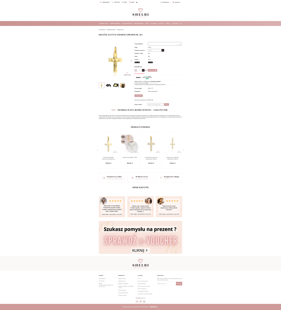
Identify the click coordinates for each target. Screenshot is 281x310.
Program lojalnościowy (123, 292)
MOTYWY (161, 23)
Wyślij (166, 104)
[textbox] (164, 44)
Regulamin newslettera (123, 283)
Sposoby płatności (142, 283)
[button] (101, 276)
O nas (139, 278)
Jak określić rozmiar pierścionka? (145, 294)
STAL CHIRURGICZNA (127, 23)
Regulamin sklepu (122, 278)
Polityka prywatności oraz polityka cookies (125, 286)
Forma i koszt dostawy (143, 281)
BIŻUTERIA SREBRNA (115, 23)
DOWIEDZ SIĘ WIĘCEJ (153, 83)
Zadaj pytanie (139, 95)
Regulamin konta (121, 281)
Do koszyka (151, 70)
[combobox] (156, 50)
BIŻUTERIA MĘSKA (138, 23)
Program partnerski (122, 295)
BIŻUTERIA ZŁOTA (104, 23)
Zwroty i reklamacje (142, 288)
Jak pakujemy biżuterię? (143, 291)
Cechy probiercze (122, 290)
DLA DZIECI (154, 23)
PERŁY (147, 23)
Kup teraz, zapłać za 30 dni (144, 286)
